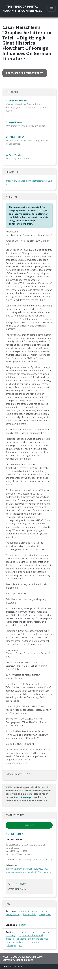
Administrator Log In (12, 966)
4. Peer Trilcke (14, 155)
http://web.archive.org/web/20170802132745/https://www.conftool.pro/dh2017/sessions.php (29, 872)
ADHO (19, 884)
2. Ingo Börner (14, 122)
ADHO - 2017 (14, 834)
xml (20, 945)
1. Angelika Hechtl (16, 100)
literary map (45, 914)
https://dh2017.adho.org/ (40, 859)
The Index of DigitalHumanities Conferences (22, 8)
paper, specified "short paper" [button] (24, 73)
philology (11, 945)
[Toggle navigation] (51, 9)
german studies (15, 942)
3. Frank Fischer (15, 136)
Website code (10, 956)
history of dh (29, 914)
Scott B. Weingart (23, 797)
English (22, 924)
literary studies (33, 942)
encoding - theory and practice (32, 938)
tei (8, 917)
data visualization (28, 910)
